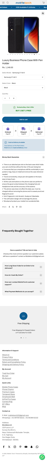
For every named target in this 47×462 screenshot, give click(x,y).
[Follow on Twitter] (9, 446)
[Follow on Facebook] (3, 446)
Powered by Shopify (21, 453)
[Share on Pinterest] (17, 207)
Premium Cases (8, 392)
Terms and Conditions (10, 360)
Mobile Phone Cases (10, 387)
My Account (6, 378)
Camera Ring (7, 402)
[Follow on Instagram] (14, 446)
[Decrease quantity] (5, 98)
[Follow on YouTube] (25, 446)
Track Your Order (8, 373)
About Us (5, 355)
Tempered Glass (8, 394)
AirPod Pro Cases (9, 399)
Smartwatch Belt (8, 397)
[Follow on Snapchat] (31, 446)
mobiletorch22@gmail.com (18, 415)
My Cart (5, 376)
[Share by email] (20, 207)
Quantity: (5, 94)
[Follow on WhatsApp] (37, 446)
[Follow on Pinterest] (20, 446)
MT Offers (6, 404)
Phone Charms (8, 389)
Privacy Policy (7, 357)
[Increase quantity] (14, 98)
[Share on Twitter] (13, 207)
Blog (4, 406)
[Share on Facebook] (9, 207)
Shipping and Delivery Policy (13, 364)
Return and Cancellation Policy (14, 362)
